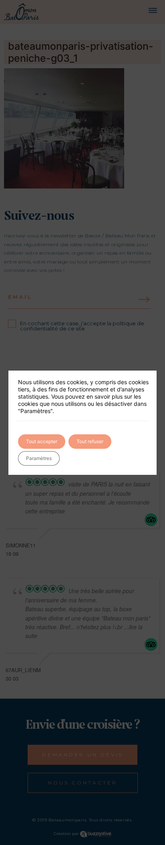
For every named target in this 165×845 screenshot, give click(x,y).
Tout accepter (41, 441)
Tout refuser (89, 441)
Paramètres (39, 458)
